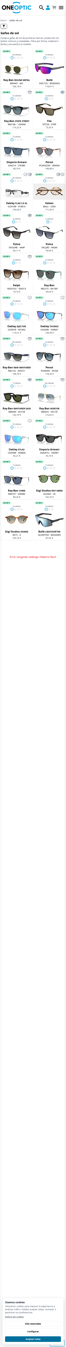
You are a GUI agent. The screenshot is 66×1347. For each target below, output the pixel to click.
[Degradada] (29, 92)
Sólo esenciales (33, 1323)
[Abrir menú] (61, 7)
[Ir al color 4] (21, 57)
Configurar (33, 1331)
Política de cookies (14, 1316)
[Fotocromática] (29, 174)
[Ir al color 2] (15, 57)
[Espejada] (25, 174)
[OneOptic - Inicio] (17, 7)
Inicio (3, 20)
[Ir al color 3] (18, 57)
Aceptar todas (33, 1339)
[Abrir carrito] (54, 7)
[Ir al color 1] (12, 57)
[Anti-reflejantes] (62, 174)
